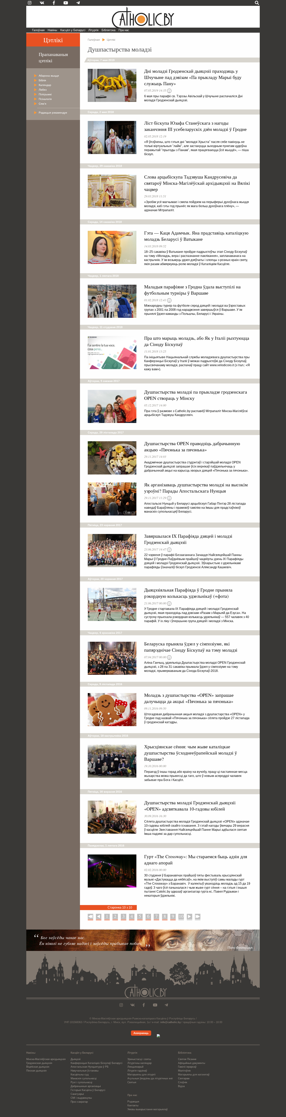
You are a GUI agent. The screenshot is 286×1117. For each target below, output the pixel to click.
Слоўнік (182, 1082)
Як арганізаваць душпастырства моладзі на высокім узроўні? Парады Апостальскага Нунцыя (196, 487)
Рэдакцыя (133, 1101)
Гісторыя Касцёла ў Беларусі (88, 1090)
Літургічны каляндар (139, 1063)
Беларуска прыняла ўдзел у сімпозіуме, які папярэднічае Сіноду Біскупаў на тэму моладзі (190, 647)
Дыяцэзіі (76, 1059)
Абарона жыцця (49, 75)
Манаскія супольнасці (84, 1078)
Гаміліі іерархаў (187, 1066)
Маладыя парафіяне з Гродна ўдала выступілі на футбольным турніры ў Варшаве (192, 290)
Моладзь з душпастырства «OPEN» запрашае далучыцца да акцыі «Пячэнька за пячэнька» (189, 698)
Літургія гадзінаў (137, 1070)
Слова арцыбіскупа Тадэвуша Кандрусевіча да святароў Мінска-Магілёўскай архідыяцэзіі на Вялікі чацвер (197, 183)
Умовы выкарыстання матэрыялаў (147, 1109)
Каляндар (45, 85)
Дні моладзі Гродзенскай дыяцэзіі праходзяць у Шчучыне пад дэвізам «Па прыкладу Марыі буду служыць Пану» (192, 77)
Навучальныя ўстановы (84, 1070)
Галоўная (38, 30)
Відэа (181, 1086)
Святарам (183, 1078)
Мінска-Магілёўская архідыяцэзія (46, 1059)
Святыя (131, 1082)
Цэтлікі (53, 40)
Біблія (42, 80)
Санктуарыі (77, 1093)
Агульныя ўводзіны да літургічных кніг (150, 1078)
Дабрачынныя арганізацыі (86, 1086)
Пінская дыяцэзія (36, 1070)
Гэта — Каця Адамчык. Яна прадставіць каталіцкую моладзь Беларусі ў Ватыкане (196, 236)
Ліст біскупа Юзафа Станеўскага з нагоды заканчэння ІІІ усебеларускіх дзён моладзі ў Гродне (195, 126)
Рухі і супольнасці (81, 1082)
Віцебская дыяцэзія (37, 1066)
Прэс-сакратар (79, 1101)
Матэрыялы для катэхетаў (194, 1074)
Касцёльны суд (80, 1074)
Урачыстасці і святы (139, 1059)
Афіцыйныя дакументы (191, 1063)
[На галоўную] (143, 17)
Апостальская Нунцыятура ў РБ (90, 1066)
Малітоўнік (184, 1070)
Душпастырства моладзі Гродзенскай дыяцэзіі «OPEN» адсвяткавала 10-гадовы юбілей (190, 805)
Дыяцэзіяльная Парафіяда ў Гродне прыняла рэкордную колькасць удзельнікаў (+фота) (188, 593)
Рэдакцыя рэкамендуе (53, 112)
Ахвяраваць (141, 1033)
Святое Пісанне (187, 1059)
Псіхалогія (45, 99)
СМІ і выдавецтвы (81, 1097)
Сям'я (42, 103)
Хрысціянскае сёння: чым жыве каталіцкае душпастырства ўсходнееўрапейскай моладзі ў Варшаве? (190, 752)
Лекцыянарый (135, 1066)
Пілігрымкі (45, 94)
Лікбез (42, 89)
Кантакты (132, 1105)
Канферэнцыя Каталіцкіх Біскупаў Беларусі (96, 1063)
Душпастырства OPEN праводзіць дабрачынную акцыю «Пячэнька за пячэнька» (192, 446)
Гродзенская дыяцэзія (39, 1063)
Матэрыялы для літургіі (141, 1074)
